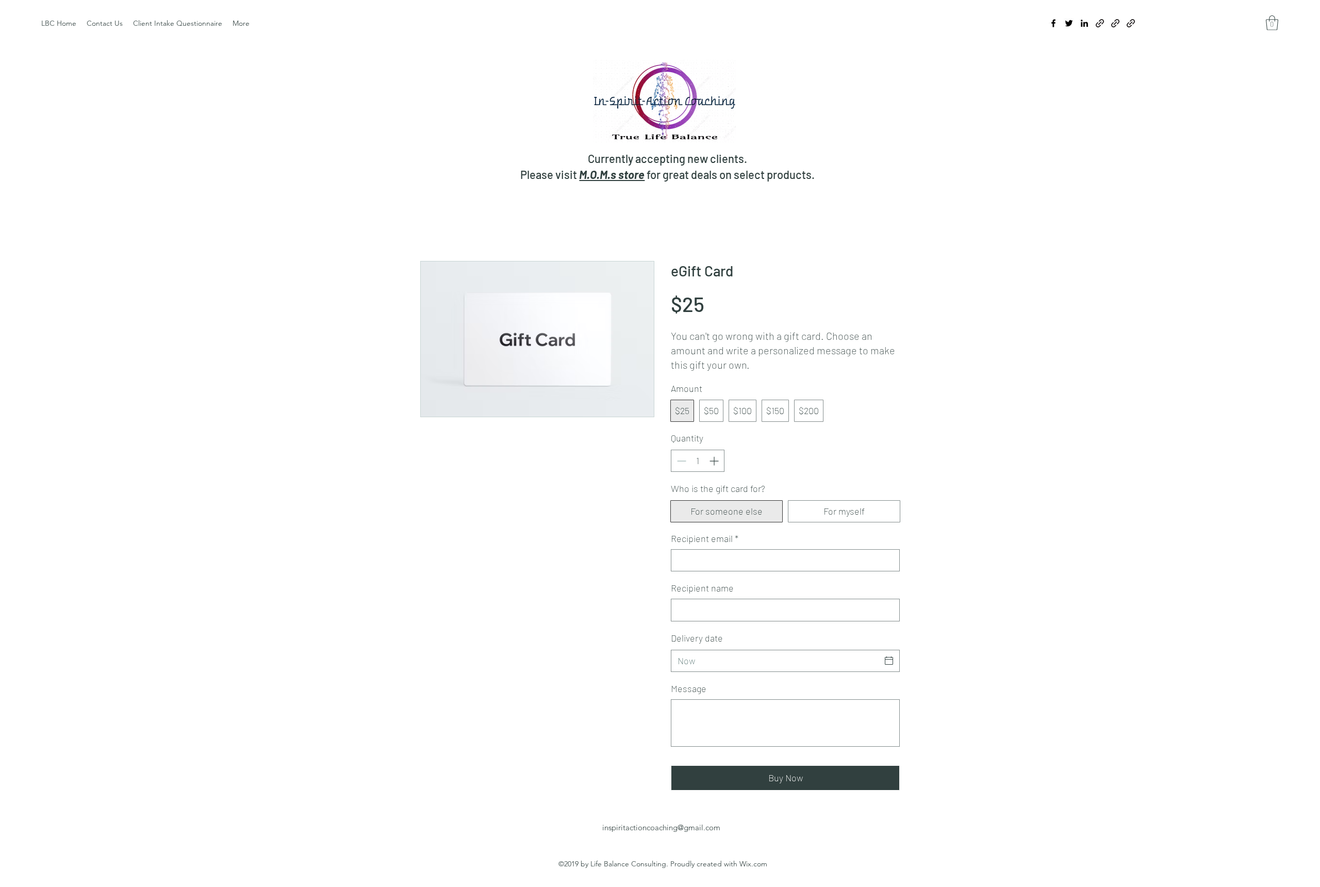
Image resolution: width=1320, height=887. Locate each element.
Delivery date (697, 638)
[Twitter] (1069, 23)
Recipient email (704, 538)
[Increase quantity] (715, 460)
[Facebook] (1053, 23)
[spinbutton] (697, 460)
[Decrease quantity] (680, 460)
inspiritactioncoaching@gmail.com (661, 827)
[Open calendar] (889, 660)
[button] (1272, 22)
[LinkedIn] (1084, 23)
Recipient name (702, 588)
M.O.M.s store (612, 174)
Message (688, 688)
